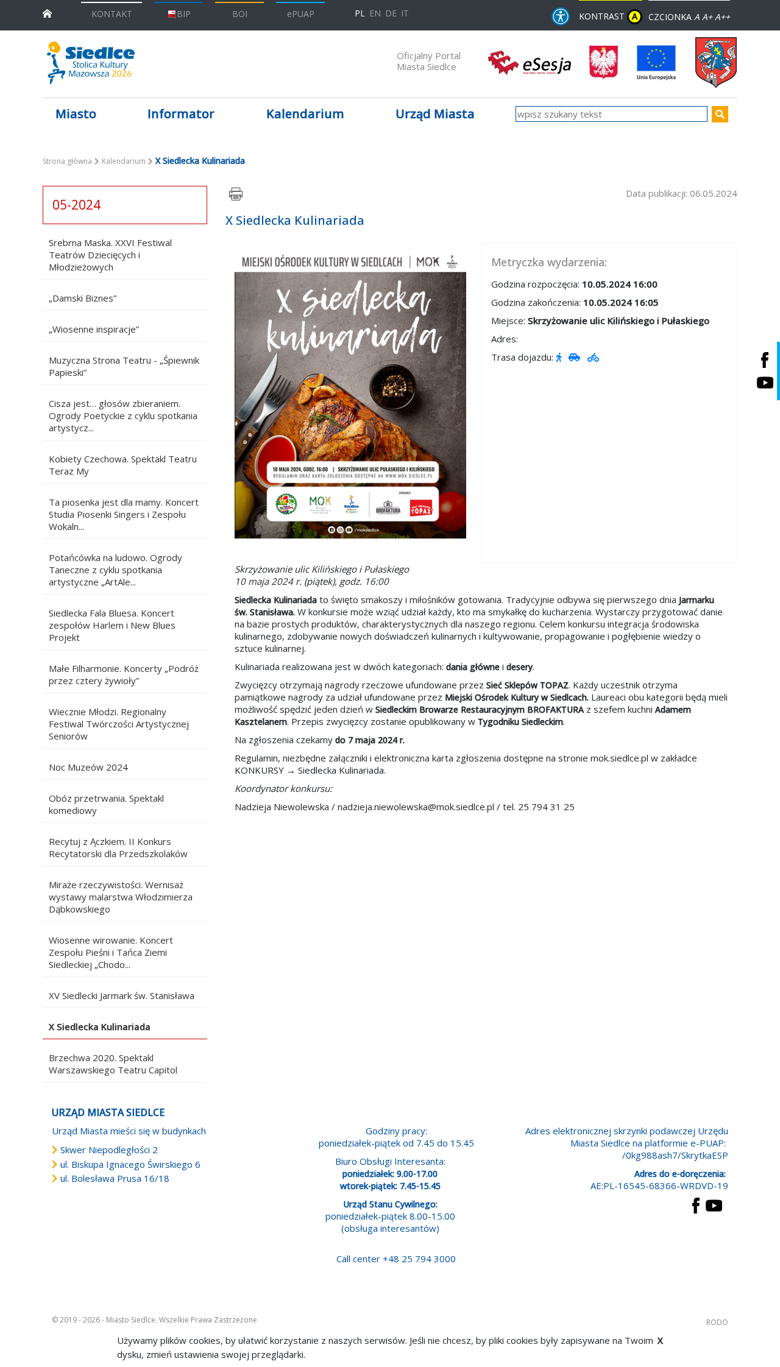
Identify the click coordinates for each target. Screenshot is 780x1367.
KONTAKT (111, 13)
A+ (707, 17)
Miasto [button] (75, 113)
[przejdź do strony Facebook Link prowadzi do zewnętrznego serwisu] (696, 1204)
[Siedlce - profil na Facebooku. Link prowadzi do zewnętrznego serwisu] (765, 359)
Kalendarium (305, 113)
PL (360, 13)
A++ (722, 17)
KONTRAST (608, 16)
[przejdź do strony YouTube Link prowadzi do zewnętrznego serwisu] (714, 1204)
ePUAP (300, 13)
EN (375, 13)
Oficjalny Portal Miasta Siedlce (429, 60)
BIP (184, 13)
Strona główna (67, 161)
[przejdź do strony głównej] (47, 12)
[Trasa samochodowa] (576, 357)
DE (391, 13)
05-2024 (76, 204)
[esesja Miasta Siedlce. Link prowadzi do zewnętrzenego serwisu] (529, 61)
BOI (239, 13)
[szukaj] (720, 114)
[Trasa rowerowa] (594, 357)
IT (405, 13)
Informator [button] (180, 113)
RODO (717, 1322)
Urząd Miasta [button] (435, 113)
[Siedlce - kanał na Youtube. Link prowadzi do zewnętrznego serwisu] (765, 382)
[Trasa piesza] (560, 357)
